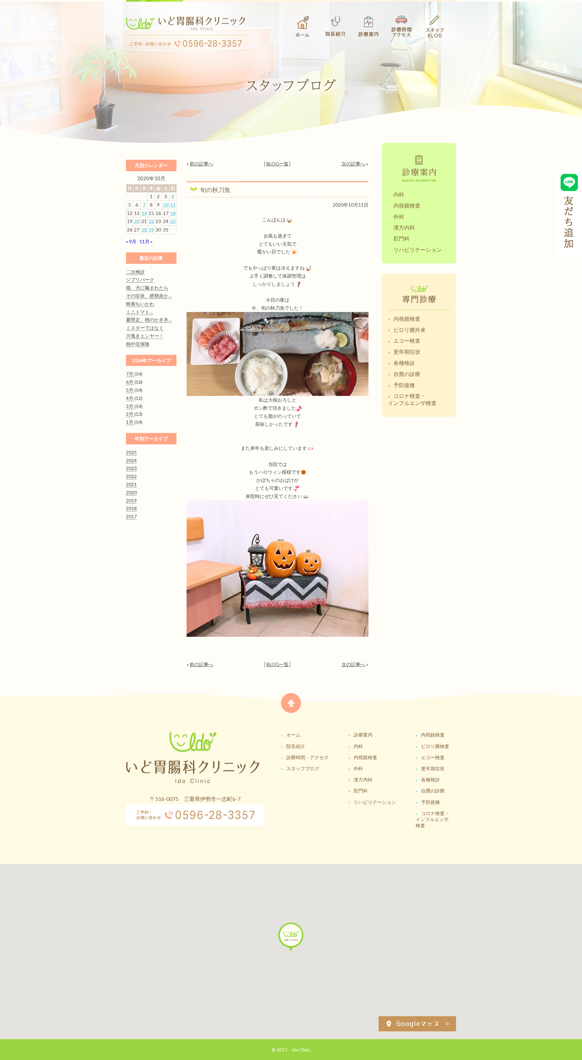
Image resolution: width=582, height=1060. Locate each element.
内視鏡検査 (406, 205)
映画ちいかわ (140, 304)
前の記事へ (201, 163)
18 (172, 213)
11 (172, 205)
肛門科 (401, 238)
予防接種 (404, 385)
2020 (131, 492)
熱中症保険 (138, 344)
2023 (131, 468)
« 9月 (131, 241)
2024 (131, 460)
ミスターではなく (145, 328)
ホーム (293, 735)
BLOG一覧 (277, 163)
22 (151, 221)
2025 (131, 452)
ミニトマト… (139, 312)
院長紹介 (295, 746)
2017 (131, 516)
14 (144, 213)
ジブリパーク (140, 279)
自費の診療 (406, 374)
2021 (131, 484)
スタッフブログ (302, 768)
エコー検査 (406, 340)
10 (165, 205)
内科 (398, 194)
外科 (398, 216)
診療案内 (363, 735)
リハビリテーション (417, 249)
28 (144, 229)
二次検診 (135, 272)
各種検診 (404, 363)
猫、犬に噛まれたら (147, 287)
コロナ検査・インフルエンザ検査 (412, 399)
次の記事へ (353, 163)
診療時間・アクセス (307, 757)
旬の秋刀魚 (215, 189)
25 (172, 221)
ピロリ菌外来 (409, 329)
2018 (131, 508)
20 (136, 221)
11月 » (146, 241)
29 (151, 229)
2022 (131, 476)
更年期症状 (406, 351)
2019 (131, 500)
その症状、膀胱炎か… (149, 296)
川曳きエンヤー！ (145, 336)
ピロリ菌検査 (435, 746)
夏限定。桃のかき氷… (149, 319)
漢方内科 (404, 227)
